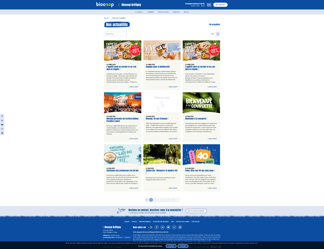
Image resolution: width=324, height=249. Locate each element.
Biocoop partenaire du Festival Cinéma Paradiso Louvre (122, 119)
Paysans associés (163, 12)
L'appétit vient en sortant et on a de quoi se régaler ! (121, 68)
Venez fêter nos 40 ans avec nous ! (199, 170)
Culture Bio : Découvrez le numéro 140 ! (161, 171)
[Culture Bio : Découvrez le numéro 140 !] (162, 155)
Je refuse (171, 246)
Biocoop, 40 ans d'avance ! (157, 118)
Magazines (176, 12)
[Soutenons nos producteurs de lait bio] (122, 155)
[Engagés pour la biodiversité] (162, 51)
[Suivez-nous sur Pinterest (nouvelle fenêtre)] (2, 133)
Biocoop (186, 12)
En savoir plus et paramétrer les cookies (150, 246)
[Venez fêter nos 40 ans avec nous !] (201, 155)
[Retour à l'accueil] (105, 4)
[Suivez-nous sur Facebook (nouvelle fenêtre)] (2, 116)
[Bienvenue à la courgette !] (201, 103)
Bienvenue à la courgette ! (196, 118)
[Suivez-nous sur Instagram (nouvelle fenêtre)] (2, 129)
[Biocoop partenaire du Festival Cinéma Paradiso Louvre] (122, 103)
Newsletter (221, 4)
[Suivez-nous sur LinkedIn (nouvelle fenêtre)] (2, 120)
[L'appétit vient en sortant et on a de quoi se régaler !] (122, 51)
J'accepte (183, 246)
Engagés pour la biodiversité (158, 67)
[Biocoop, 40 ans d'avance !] (162, 103)
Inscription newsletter (197, 211)
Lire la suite (134, 87)
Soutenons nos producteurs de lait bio (122, 170)
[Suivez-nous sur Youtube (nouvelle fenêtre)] (2, 124)
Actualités (151, 12)
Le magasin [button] (138, 12)
